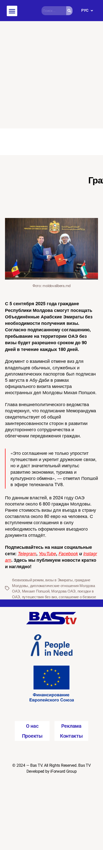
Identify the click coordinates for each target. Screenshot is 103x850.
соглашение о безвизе (77, 596)
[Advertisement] (51, 75)
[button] (12, 11)
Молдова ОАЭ (63, 591)
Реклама (71, 726)
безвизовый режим (28, 579)
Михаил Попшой (36, 591)
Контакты (71, 736)
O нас (32, 726)
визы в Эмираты (58, 579)
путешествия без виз (39, 596)
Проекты (32, 736)
